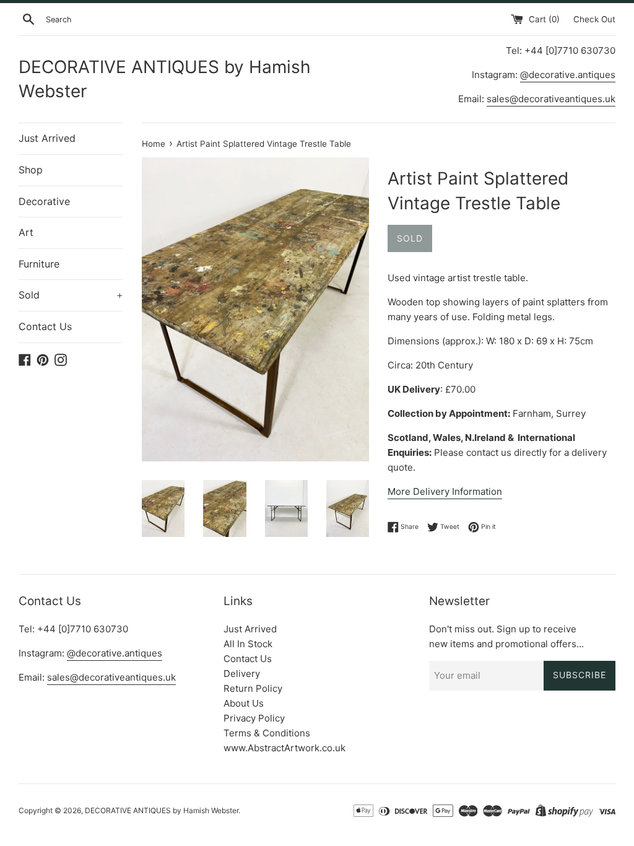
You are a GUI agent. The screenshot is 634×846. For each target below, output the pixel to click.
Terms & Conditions (267, 733)
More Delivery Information (445, 491)
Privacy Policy (254, 718)
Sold (71, 295)
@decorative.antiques (567, 75)
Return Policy (253, 688)
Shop (31, 170)
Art (26, 232)
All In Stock (248, 644)
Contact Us (45, 326)
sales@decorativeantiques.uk (551, 99)
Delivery (242, 673)
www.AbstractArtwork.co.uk (284, 748)
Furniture (39, 264)
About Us (244, 703)
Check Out (594, 19)
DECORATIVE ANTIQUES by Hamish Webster (165, 79)
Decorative (44, 201)
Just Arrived (47, 138)
